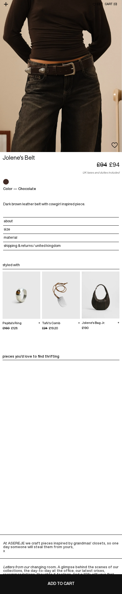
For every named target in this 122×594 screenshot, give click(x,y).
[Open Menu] (6, 4)
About (8, 221)
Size (7, 229)
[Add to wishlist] (115, 145)
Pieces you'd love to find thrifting (31, 356)
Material (10, 237)
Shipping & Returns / (32, 245)
